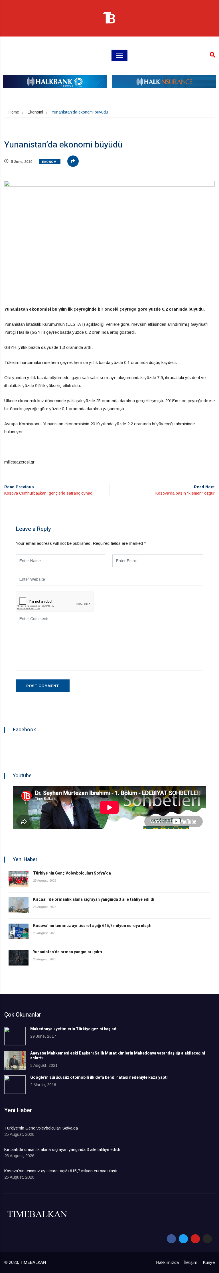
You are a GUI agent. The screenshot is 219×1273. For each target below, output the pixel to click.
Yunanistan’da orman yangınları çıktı (67, 952)
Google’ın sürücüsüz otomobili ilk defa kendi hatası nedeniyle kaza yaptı (99, 1077)
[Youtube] (195, 1238)
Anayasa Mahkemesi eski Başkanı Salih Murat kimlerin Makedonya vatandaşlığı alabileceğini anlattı (117, 1055)
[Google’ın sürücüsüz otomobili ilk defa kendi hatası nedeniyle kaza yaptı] (15, 1084)
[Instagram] (207, 1238)
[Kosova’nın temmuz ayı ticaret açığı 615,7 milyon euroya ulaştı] (19, 931)
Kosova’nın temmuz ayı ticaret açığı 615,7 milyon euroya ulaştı (92, 926)
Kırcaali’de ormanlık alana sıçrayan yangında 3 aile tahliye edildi (93, 899)
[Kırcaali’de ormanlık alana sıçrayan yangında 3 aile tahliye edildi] (19, 905)
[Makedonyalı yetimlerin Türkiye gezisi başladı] (15, 1036)
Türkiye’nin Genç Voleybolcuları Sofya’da (72, 873)
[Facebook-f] (171, 1238)
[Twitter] (183, 1238)
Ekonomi (35, 112)
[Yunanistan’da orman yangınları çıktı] (19, 958)
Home (14, 112)
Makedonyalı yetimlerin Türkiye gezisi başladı (73, 1029)
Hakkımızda (167, 1262)
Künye (209, 1262)
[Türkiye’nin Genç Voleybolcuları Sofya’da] (19, 879)
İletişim (190, 1262)
